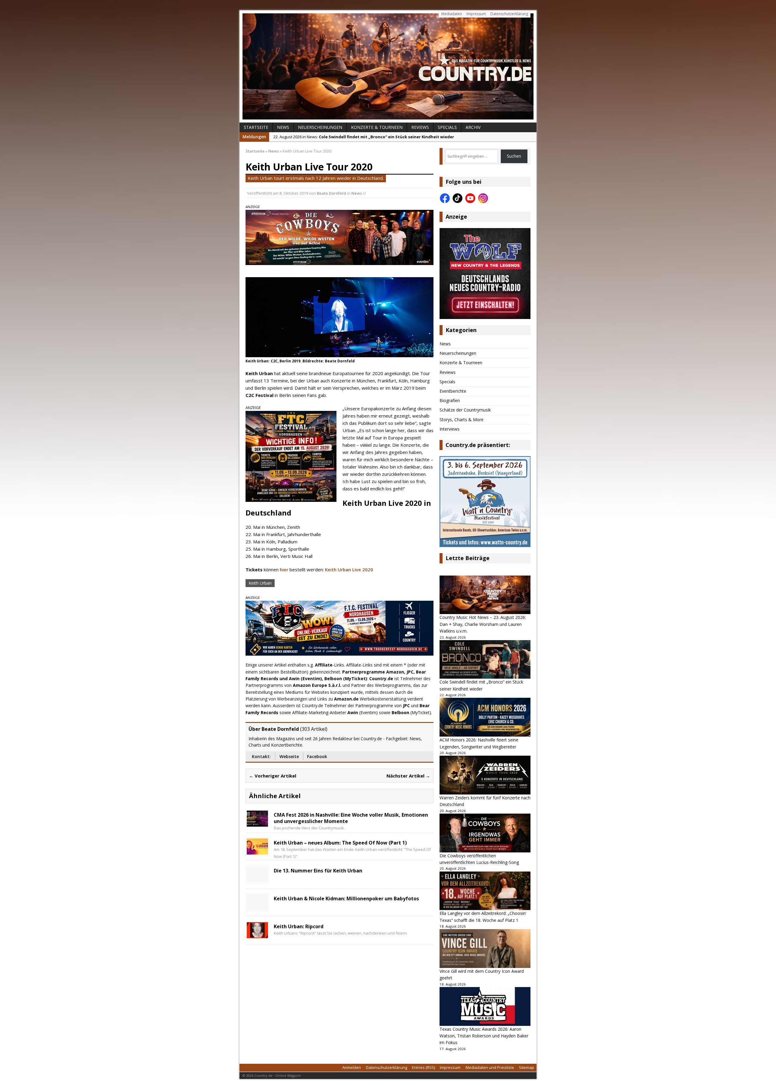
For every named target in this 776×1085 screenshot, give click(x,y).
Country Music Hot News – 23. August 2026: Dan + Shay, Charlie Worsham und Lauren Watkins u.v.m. (483, 624)
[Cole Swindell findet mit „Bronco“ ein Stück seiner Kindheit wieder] (485, 659)
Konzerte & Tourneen (377, 127)
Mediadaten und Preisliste (490, 1067)
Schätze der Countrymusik (465, 410)
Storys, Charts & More (461, 419)
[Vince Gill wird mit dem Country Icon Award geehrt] (485, 948)
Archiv (473, 127)
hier (284, 569)
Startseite (256, 127)
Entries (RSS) (423, 1067)
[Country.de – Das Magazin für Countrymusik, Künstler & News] (388, 66)
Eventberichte (453, 391)
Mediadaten (451, 13)
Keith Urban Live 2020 (349, 569)
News (283, 127)
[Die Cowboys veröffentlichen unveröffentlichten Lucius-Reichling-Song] (485, 833)
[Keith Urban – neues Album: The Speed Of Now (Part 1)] (257, 851)
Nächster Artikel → (408, 776)
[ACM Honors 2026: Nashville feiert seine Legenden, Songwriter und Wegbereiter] (485, 717)
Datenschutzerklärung (509, 13)
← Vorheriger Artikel (272, 776)
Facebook (317, 756)
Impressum (476, 13)
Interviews (450, 429)
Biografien (450, 400)
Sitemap (526, 1067)
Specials (447, 127)
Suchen (514, 156)
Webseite (289, 756)
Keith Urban (260, 583)
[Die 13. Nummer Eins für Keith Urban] (257, 879)
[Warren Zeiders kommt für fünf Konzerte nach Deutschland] (485, 775)
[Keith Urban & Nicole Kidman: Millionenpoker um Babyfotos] (257, 907)
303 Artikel (314, 729)
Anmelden (351, 1067)
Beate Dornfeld (331, 193)
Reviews (420, 127)
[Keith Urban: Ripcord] (257, 935)
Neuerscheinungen (320, 127)
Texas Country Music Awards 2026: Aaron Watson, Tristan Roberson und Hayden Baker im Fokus (484, 1036)
